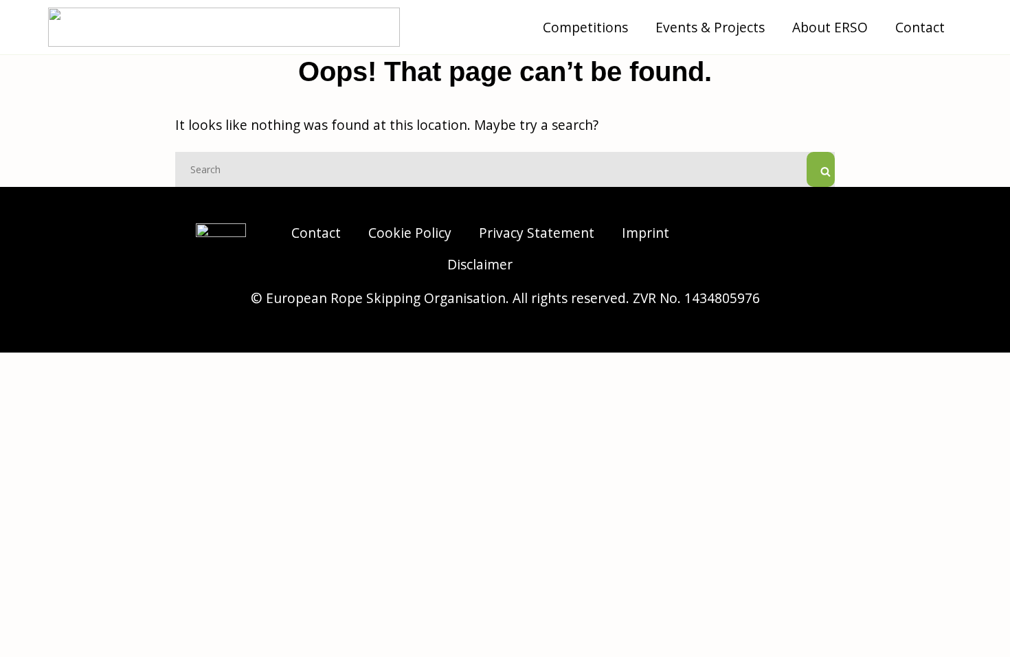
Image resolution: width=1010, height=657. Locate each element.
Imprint (645, 232)
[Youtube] (797, 266)
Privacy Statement (536, 232)
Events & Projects (710, 27)
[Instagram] (759, 231)
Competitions (585, 27)
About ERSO (830, 27)
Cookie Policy (409, 232)
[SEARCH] (821, 169)
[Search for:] (505, 168)
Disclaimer (480, 264)
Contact (920, 27)
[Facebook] (797, 231)
